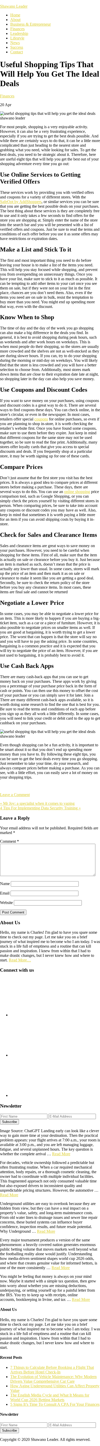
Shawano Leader (13, 6)
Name (5, 883)
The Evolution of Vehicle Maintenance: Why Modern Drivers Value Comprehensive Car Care (53, 1378)
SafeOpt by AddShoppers (21, 201)
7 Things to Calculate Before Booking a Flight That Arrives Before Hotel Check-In (52, 1369)
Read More (61, 1154)
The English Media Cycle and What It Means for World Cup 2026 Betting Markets (49, 1397)
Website (6, 902)
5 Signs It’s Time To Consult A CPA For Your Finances (54, 1404)
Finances (7, 96)
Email (4, 893)
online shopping (77, 491)
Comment (9, 841)
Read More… (20, 960)
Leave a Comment (15, 794)
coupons (41, 419)
